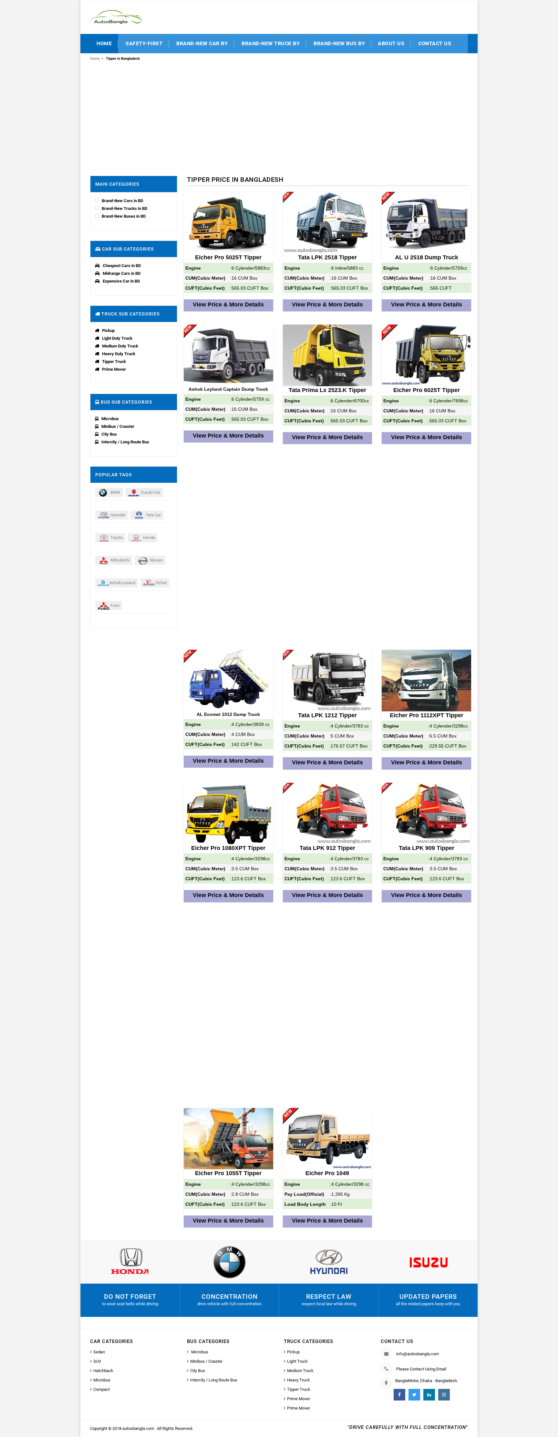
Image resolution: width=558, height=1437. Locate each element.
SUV (97, 1361)
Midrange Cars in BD (121, 273)
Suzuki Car (150, 492)
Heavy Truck (298, 1380)
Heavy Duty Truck (118, 353)
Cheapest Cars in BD (122, 265)
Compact (101, 1389)
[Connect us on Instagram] (444, 1395)
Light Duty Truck (117, 338)
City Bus (109, 434)
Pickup (108, 330)
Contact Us (434, 43)
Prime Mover (114, 369)
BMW (114, 492)
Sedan (99, 1351)
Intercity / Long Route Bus (125, 441)
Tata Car (153, 514)
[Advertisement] (279, 117)
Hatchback (103, 1370)
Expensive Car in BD (121, 281)
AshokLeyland (122, 582)
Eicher (161, 582)
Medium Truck (300, 1370)
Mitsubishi (119, 560)
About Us (391, 43)
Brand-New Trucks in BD (124, 208)
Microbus (110, 418)
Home (104, 43)
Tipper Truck (114, 361)
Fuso (114, 605)
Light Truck (297, 1361)
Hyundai (117, 514)
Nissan (156, 560)
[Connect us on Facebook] (399, 1395)
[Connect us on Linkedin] (429, 1395)
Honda (148, 537)
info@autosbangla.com (417, 1353)
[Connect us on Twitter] (414, 1395)
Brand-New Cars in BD (122, 200)
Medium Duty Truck (120, 346)
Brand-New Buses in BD (124, 216)
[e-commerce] (116, 16)
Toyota (116, 537)
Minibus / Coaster (117, 426)
